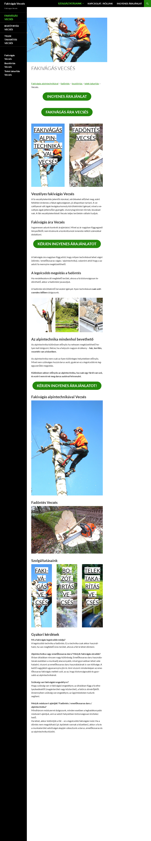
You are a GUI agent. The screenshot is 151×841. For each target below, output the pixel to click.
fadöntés (65, 83)
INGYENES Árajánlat (67, 96)
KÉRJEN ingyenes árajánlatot (67, 244)
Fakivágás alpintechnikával (44, 83)
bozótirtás (77, 83)
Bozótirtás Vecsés (67, 586)
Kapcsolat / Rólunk (100, 3)
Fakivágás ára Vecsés (67, 112)
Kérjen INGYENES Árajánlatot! (67, 385)
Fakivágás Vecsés (14, 3)
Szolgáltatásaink (70, 3)
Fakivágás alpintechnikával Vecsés (48, 146)
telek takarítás (91, 83)
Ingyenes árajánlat (129, 3)
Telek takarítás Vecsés (92, 586)
